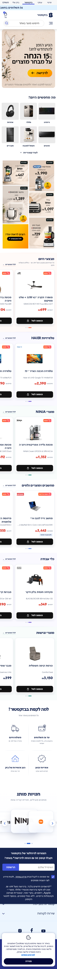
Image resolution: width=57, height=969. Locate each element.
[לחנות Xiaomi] (28, 820)
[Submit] (6, 24)
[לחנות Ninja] (12, 821)
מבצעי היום (46, 259)
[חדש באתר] (28, 205)
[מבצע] (28, 58)
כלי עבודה (47, 559)
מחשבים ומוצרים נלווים (38, 485)
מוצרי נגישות (45, 633)
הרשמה (10, 867)
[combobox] (23, 23)
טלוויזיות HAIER (42, 338)
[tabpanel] (28, 60)
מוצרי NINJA (45, 412)
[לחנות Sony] (45, 821)
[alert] (28, 7)
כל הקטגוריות (51, 23)
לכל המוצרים (10, 264)
